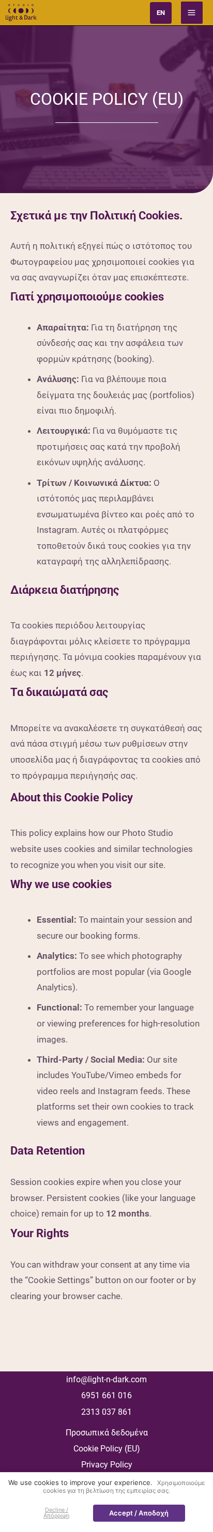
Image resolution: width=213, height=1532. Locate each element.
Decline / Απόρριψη (56, 1512)
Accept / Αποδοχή (139, 1513)
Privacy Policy (106, 1465)
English (161, 13)
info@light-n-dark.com (106, 1379)
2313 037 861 (106, 1412)
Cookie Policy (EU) (106, 1449)
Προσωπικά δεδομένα (107, 1433)
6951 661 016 (106, 1395)
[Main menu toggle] (192, 13)
